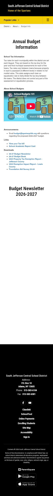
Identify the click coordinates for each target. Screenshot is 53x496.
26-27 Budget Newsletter (19, 153)
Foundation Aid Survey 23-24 (22, 169)
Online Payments (26, 418)
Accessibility (26, 432)
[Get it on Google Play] (26, 476)
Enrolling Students (26, 423)
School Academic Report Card (22, 146)
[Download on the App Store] (26, 484)
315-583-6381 (29, 394)
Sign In (26, 437)
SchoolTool (26, 414)
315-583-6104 (30, 390)
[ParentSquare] (27, 469)
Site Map (27, 427)
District (6, 26)
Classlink (26, 409)
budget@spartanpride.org (25, 133)
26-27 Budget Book (17, 156)
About (15, 26)
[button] (11, 20)
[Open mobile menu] (48, 20)
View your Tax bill (16, 143)
